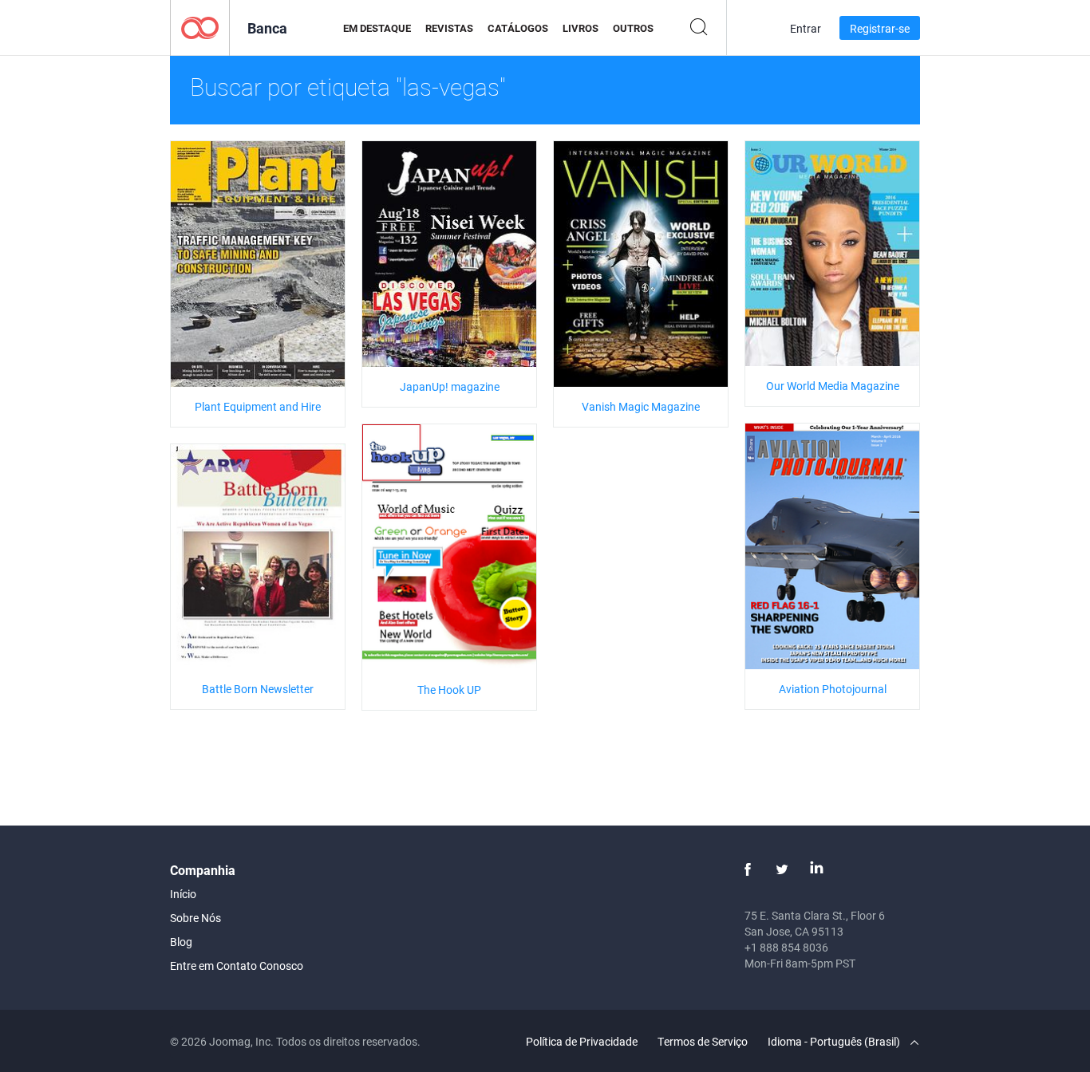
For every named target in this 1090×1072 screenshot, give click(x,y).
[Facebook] (748, 869)
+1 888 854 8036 (786, 947)
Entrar (805, 28)
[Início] (200, 26)
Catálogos (518, 28)
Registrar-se (880, 28)
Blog (181, 941)
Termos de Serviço (703, 1041)
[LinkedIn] (816, 869)
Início (183, 893)
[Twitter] (782, 869)
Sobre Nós (195, 917)
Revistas (449, 28)
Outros (633, 28)
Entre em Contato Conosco (236, 965)
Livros (580, 28)
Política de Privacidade (582, 1041)
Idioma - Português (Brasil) (835, 1041)
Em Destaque (377, 28)
